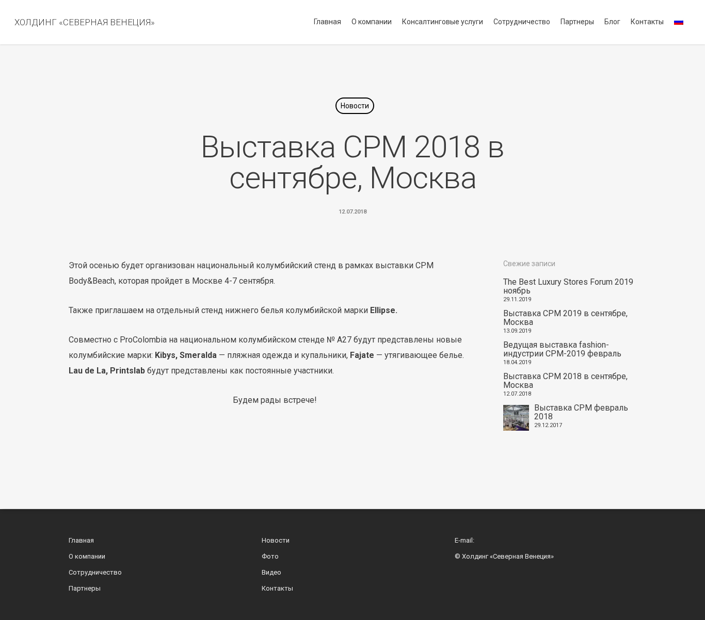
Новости (355, 106)
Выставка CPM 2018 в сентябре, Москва (565, 380)
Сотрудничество (521, 22)
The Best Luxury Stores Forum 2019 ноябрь (568, 286)
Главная (327, 22)
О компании (371, 22)
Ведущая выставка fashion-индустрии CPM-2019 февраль (562, 349)
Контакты (647, 22)
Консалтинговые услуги (442, 22)
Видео (271, 572)
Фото (270, 556)
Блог (612, 22)
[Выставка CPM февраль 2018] (516, 418)
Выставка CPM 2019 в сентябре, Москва (565, 318)
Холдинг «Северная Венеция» (84, 22)
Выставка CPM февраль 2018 (581, 412)
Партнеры (577, 22)
